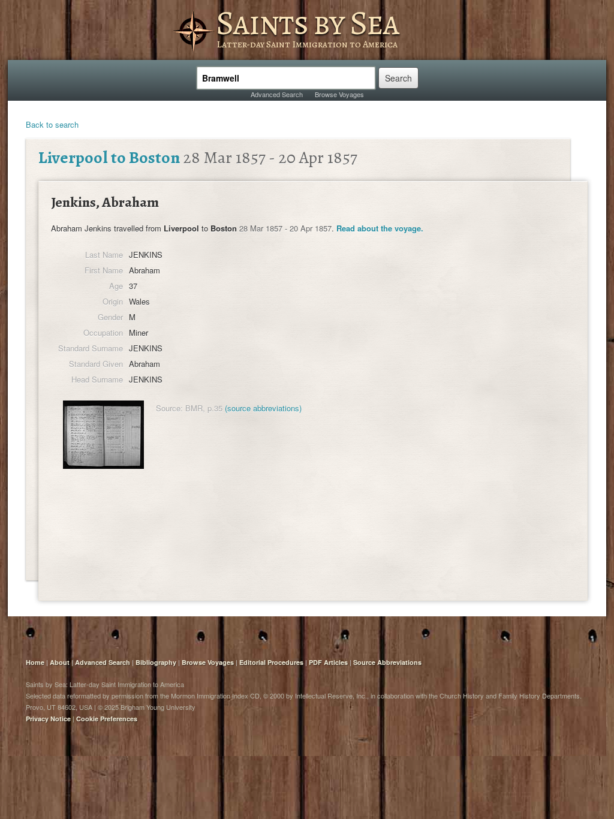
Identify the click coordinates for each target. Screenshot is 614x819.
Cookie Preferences (106, 718)
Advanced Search (277, 94)
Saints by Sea (307, 23)
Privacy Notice (48, 718)
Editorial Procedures (271, 662)
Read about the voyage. (379, 228)
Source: (169, 408)
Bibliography (156, 662)
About (60, 662)
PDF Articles (328, 662)
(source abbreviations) (263, 408)
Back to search (52, 124)
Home (35, 662)
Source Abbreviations (387, 662)
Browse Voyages (339, 94)
